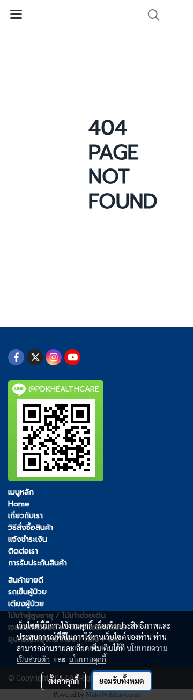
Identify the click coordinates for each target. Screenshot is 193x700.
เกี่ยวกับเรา (25, 515)
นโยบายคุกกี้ (87, 659)
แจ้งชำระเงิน (27, 539)
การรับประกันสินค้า (37, 563)
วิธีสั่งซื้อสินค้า (30, 527)
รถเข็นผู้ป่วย (27, 592)
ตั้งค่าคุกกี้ (63, 681)
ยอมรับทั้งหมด (121, 681)
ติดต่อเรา (23, 551)
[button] (150, 15)
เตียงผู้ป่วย (26, 603)
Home (18, 504)
